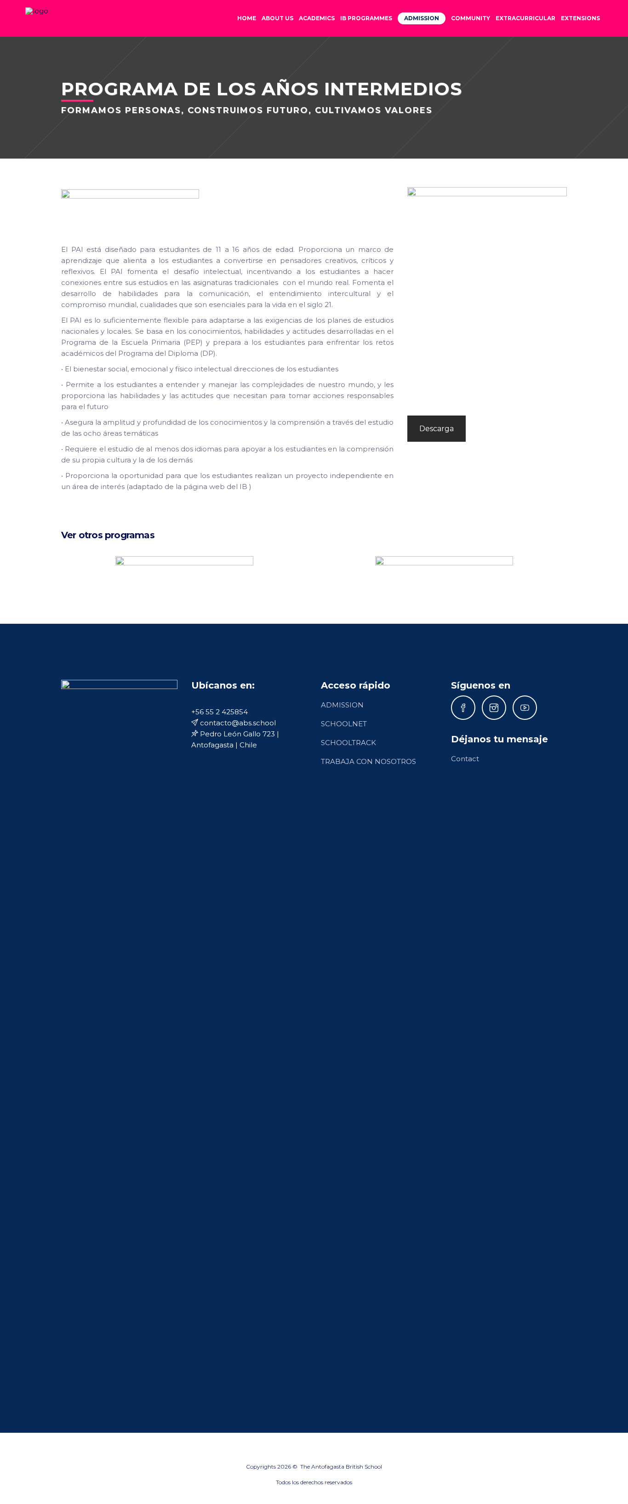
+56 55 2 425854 (219, 711)
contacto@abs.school (237, 722)
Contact (465, 758)
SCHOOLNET (344, 723)
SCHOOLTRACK (348, 742)
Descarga (436, 428)
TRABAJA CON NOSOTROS (368, 761)
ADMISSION (342, 705)
